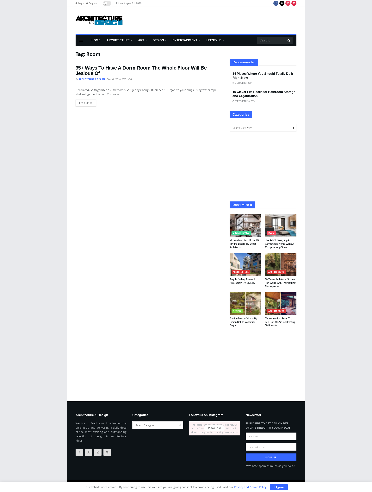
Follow (215, 428)
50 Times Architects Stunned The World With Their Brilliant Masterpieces (280, 283)
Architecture (118, 40)
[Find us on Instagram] (287, 3)
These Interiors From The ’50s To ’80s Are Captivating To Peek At (280, 322)
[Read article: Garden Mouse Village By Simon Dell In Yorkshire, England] (245, 303)
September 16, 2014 (244, 101)
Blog (271, 232)
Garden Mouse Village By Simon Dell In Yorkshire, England (243, 322)
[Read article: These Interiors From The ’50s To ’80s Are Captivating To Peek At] (281, 303)
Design (158, 40)
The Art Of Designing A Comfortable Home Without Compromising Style (279, 244)
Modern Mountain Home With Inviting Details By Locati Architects (245, 244)
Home (95, 40)
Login (81, 3)
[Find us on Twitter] (281, 3)
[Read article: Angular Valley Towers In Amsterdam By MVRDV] (245, 264)
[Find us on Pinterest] (293, 3)
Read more (87, 102)
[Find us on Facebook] (275, 3)
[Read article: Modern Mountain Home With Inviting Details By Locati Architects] (245, 225)
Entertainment (184, 40)
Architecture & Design (92, 79)
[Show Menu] (81, 40)
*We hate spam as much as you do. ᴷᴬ (270, 466)
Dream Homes (241, 232)
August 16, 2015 (117, 79)
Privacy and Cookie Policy (250, 487)
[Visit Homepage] (99, 20)
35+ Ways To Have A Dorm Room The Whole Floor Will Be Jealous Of (141, 70)
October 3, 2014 (243, 82)
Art (141, 40)
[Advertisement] (225, 19)
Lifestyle (213, 40)
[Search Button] (289, 40)
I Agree (279, 487)
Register (93, 3)
